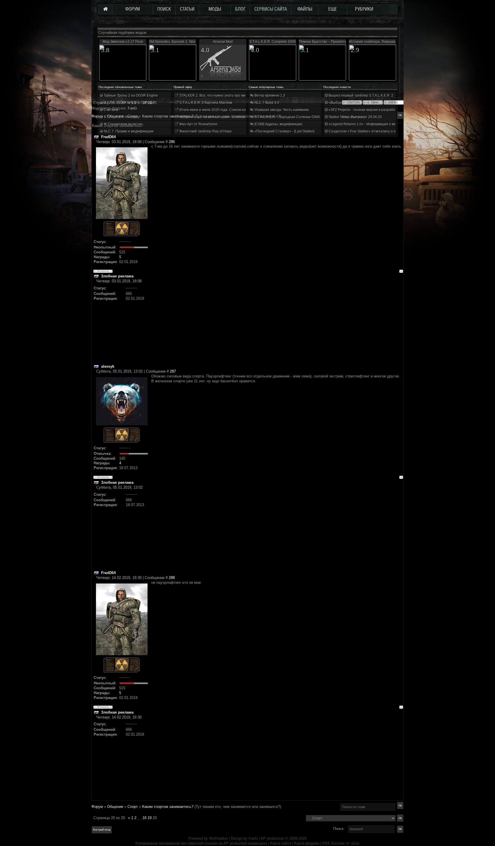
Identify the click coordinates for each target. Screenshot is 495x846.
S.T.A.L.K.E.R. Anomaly (121, 117)
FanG (254, 838)
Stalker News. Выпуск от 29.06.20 (355, 117)
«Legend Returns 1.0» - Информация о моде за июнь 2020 (375, 124)
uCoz (355, 843)
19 (150, 818)
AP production (272, 838)
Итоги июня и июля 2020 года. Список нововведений (221, 110)
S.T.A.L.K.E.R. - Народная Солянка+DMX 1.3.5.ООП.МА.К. (300, 117)
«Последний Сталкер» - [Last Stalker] (284, 131)
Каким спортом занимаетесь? (167, 806)
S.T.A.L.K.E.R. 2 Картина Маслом (205, 103)
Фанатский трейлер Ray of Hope (205, 131)
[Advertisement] (277, 324)
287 (173, 371)
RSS (326, 843)
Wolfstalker (218, 838)
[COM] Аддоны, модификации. (278, 124)
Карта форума (306, 843)
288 (172, 577)
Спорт (132, 806)
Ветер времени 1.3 (269, 95)
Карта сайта (280, 843)
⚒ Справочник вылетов (122, 124)
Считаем (110, 110)
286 (172, 142)
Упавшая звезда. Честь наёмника (281, 110)
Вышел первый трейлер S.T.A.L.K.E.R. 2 (360, 95)
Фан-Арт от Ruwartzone (197, 124)
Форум (97, 116)
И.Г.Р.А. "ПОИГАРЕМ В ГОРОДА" (129, 103)
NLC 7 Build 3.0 (266, 103)
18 (144, 818)
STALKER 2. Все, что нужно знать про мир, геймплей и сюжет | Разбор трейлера (244, 95)
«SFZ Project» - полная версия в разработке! (364, 110)
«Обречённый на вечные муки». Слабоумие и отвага (221, 117)
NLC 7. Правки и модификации (128, 131)
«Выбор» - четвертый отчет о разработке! (362, 103)
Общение (115, 806)
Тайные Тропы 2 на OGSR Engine (130, 95)
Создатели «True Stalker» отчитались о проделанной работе (378, 131)
